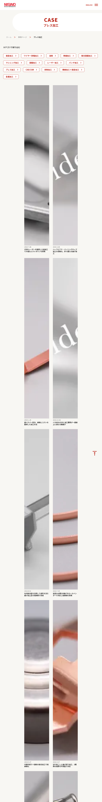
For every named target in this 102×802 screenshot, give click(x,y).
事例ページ (22, 37)
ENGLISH (89, 5)
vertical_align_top (95, 453)
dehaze (96, 5)
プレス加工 (38, 37)
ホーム (8, 37)
